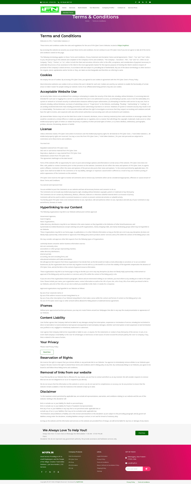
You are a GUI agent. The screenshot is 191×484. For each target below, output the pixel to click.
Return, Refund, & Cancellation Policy (108, 465)
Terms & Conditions (103, 462)
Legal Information (102, 456)
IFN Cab (71, 468)
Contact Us (121, 7)
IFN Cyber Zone (73, 459)
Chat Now (141, 433)
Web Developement (75, 456)
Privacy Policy (101, 459)
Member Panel (68, 12)
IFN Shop (71, 462)
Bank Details (82, 7)
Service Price (132, 7)
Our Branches (94, 7)
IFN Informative (73, 465)
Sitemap (99, 471)
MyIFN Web (79, 482)
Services (72, 7)
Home (64, 7)
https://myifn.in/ (123, 45)
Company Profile (108, 7)
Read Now (47, 352)
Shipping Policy (101, 468)
